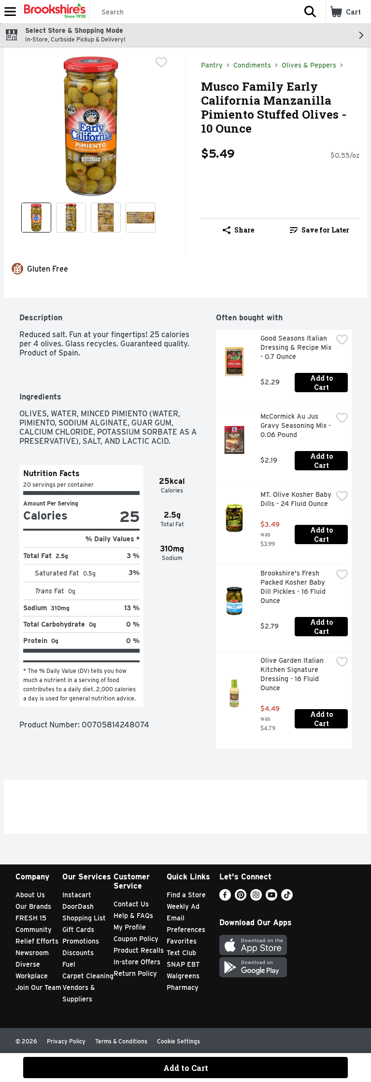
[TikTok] (287, 898)
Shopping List (84, 918)
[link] (319, 230)
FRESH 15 (30, 918)
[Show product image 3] (106, 218)
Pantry (212, 65)
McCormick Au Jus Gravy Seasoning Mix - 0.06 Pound (296, 425)
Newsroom (32, 953)
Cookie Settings (178, 1041)
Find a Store (186, 895)
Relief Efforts (36, 941)
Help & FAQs (133, 915)
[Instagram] (256, 898)
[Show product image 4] (141, 218)
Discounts (78, 953)
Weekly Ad (183, 906)
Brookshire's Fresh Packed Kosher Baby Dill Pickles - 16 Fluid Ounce (294, 586)
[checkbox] (161, 62)
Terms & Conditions (121, 1041)
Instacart (76, 895)
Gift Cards (78, 929)
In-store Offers (137, 962)
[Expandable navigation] (10, 11)
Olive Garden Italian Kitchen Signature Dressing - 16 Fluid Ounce (293, 674)
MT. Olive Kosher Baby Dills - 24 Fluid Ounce (296, 499)
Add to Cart (322, 382)
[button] (310, 11)
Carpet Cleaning (88, 976)
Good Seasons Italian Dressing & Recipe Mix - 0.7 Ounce (296, 347)
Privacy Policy (66, 1041)
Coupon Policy (136, 939)
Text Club (181, 953)
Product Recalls (139, 950)
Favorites (182, 941)
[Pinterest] (240, 898)
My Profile (130, 927)
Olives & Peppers (309, 65)
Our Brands (33, 906)
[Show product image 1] (36, 218)
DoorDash (78, 906)
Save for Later (325, 229)
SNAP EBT (183, 964)
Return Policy (135, 973)
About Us (30, 895)
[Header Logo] (52, 11)
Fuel (68, 964)
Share (244, 229)
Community (33, 929)
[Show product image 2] (71, 218)
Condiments (252, 65)
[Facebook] (225, 898)
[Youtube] (271, 898)
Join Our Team (38, 987)
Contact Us (131, 904)
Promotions (80, 941)
